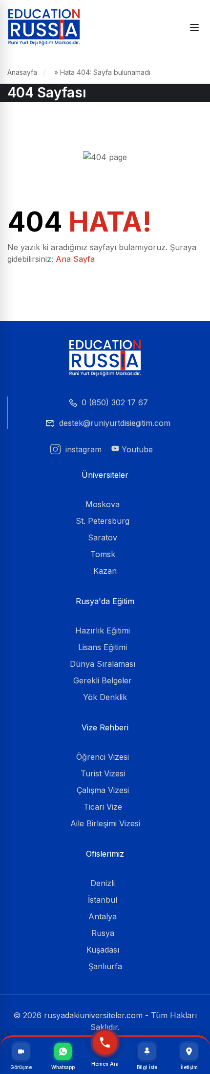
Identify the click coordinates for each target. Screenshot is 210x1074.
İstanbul (102, 900)
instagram (82, 449)
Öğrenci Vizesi (102, 757)
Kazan (105, 571)
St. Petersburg (102, 521)
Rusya (102, 933)
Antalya (102, 916)
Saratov (102, 537)
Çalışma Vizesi (103, 790)
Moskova (102, 504)
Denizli (102, 883)
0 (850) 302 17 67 (115, 402)
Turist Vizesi (103, 773)
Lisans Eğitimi (102, 647)
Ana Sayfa (75, 259)
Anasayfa (22, 72)
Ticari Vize (103, 807)
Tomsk (102, 554)
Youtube (136, 449)
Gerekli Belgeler (102, 680)
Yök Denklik (105, 697)
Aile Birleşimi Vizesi (105, 823)
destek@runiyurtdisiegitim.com (114, 423)
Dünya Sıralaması (102, 664)
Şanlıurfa (105, 966)
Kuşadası (102, 950)
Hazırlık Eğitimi (102, 630)
